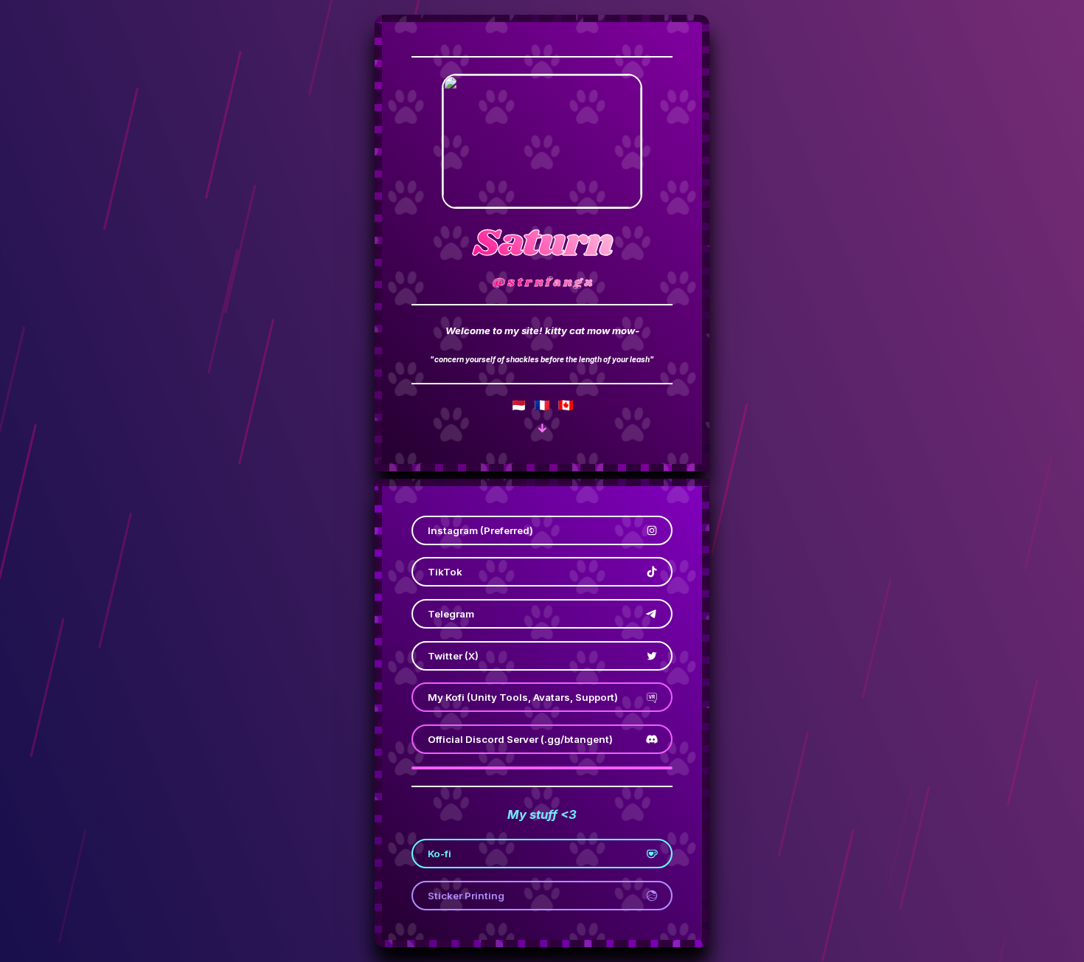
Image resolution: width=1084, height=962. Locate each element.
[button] (542, 428)
